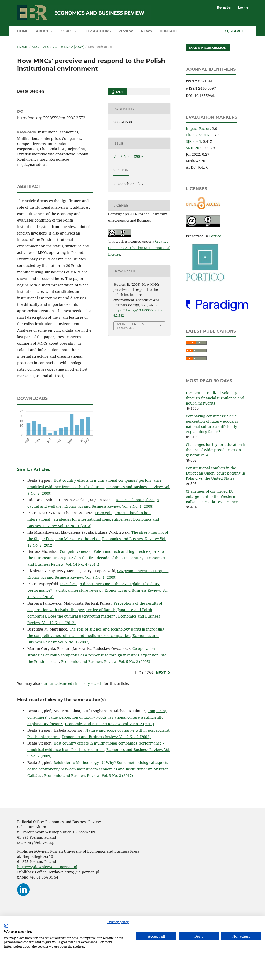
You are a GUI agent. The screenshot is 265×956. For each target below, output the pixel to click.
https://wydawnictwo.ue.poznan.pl (47, 866)
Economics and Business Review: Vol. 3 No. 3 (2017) (88, 775)
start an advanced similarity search (71, 683)
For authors (97, 31)
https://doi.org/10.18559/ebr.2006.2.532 (51, 118)
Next (161, 672)
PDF (119, 92)
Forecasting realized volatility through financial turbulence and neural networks (215, 398)
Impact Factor (198, 128)
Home (22, 31)
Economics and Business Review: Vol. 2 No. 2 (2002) (106, 736)
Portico (215, 235)
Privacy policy (118, 922)
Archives (40, 47)
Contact (168, 31)
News (146, 31)
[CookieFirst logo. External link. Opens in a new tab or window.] (6, 926)
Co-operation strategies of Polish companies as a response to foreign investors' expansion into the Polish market (96, 655)
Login (243, 7)
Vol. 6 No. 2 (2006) (68, 47)
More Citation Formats (130, 326)
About (43, 31)
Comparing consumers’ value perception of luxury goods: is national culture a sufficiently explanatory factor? (97, 717)
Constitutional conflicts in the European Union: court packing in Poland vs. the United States (215, 473)
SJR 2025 (193, 141)
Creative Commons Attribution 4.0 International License (139, 248)
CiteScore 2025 (199, 134)
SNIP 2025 (194, 147)
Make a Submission (208, 48)
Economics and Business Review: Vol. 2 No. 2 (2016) (109, 723)
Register (224, 7)
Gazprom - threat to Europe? (142, 570)
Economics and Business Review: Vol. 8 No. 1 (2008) (108, 506)
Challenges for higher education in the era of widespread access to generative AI (216, 449)
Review (125, 31)
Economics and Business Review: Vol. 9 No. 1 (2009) (71, 577)
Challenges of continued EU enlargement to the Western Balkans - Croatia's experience (212, 496)
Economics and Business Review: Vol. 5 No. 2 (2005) (105, 661)
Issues (66, 31)
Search (237, 31)
